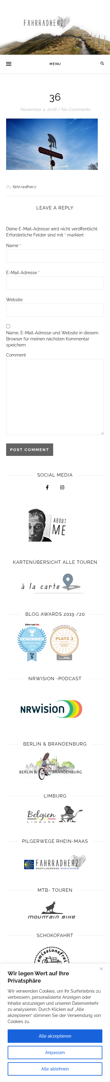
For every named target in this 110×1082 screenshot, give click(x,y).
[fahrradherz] (55, 27)
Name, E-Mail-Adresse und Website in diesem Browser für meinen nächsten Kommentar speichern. (52, 338)
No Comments (75, 109)
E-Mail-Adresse (23, 272)
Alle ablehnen (55, 1068)
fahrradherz (24, 186)
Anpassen (55, 1052)
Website (14, 299)
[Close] (103, 968)
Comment (16, 355)
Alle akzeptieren (55, 1036)
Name (13, 245)
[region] (55, 1022)
